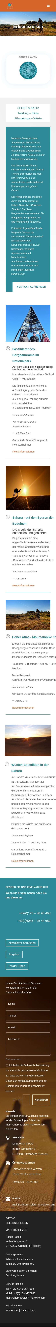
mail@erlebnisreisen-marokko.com (25, 1124)
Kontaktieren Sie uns (29, 42)
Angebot (14, 954)
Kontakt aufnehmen (31, 286)
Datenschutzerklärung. (18, 992)
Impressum (12, 1310)
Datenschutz (28, 1310)
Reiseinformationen (23, 451)
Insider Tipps (17, 966)
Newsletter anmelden (22, 942)
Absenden (41, 1099)
